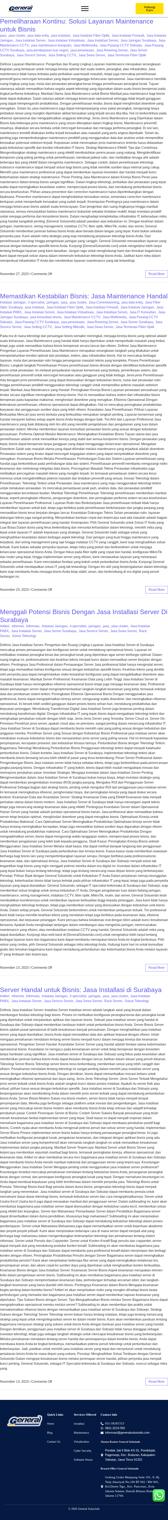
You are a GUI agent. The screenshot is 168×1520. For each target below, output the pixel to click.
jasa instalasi (60, 35)
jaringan (53, 302)
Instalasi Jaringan (13, 302)
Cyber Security (82, 1450)
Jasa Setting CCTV (62, 55)
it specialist (36, 302)
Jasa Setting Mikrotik (69, 327)
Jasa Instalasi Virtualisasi (66, 40)
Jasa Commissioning (104, 302)
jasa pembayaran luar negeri (47, 50)
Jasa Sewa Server (91, 55)
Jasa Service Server (31, 55)
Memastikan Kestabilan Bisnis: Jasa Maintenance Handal (84, 296)
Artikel (4, 626)
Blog (49, 1432)
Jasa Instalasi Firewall (128, 35)
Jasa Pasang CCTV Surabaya (37, 322)
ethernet (18, 626)
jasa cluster (17, 35)
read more (157, 274)
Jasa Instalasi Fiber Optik (91, 35)
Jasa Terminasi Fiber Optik (126, 55)
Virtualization (81, 1441)
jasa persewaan (82, 50)
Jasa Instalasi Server (30, 40)
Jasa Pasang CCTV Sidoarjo (121, 45)
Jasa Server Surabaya (136, 322)
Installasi (79, 1423)
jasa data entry (38, 35)
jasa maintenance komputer (51, 45)
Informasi (32, 626)
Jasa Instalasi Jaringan (137, 307)
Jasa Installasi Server (102, 40)
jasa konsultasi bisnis (45, 317)
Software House (83, 1459)
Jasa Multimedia (85, 45)
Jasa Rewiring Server (111, 50)
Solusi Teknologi (24, 636)
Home (50, 1423)
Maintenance (81, 1432)
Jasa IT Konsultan (142, 312)
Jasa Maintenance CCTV (82, 317)
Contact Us (53, 1441)
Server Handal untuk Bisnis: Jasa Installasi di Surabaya (81, 989)
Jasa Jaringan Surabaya (138, 40)
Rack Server (113, 1001)
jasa (3, 35)
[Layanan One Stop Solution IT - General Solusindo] (20, 8)
